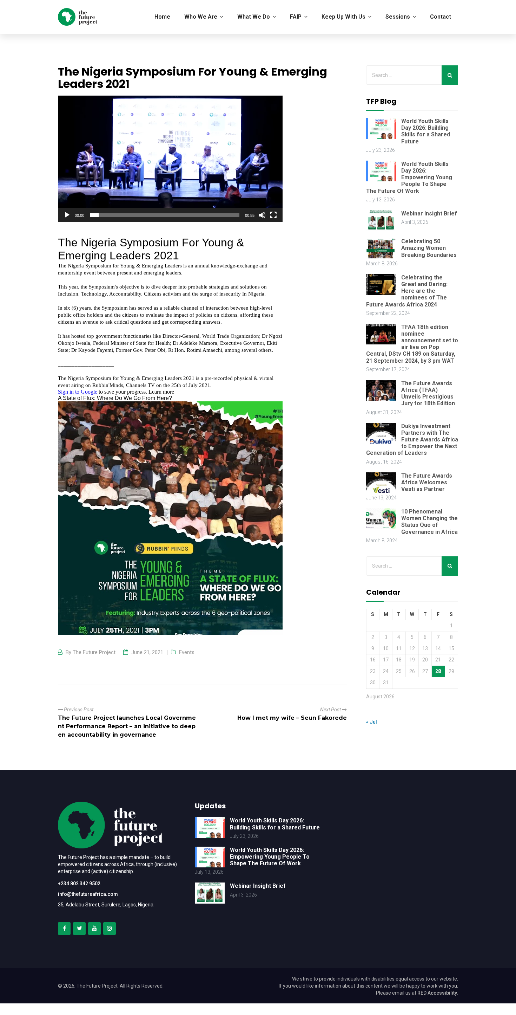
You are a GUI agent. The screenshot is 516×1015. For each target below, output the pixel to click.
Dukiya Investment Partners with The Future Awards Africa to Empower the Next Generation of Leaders (412, 440)
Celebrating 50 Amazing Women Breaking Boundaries (429, 248)
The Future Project (94, 652)
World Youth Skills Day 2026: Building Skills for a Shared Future (425, 131)
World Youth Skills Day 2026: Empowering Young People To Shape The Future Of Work (409, 177)
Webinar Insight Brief (429, 213)
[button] (170, 159)
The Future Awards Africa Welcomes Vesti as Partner (426, 482)
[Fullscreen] (273, 215)
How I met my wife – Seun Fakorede (292, 718)
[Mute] (262, 215)
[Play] (67, 215)
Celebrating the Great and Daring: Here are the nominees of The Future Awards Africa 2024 (407, 291)
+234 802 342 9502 (79, 883)
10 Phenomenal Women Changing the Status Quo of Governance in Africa (429, 521)
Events (186, 652)
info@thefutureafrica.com (88, 894)
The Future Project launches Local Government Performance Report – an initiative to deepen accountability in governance (127, 726)
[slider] (164, 215)
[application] (170, 159)
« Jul (371, 722)
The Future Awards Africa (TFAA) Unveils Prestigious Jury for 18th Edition (428, 393)
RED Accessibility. (437, 993)
